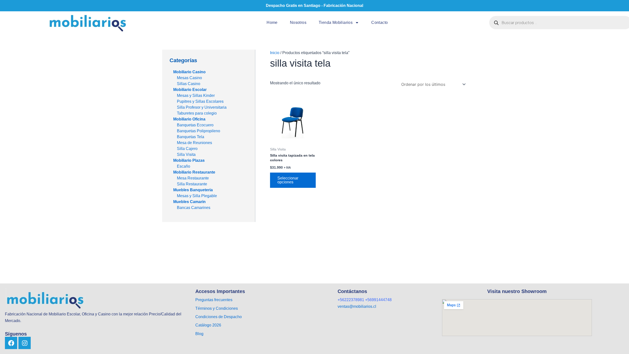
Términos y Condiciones (216, 308)
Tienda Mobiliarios (336, 22)
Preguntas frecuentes (213, 300)
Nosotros (298, 22)
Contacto (379, 22)
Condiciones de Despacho (218, 317)
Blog (199, 334)
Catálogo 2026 (208, 325)
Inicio (274, 53)
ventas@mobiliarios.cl (357, 306)
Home (272, 22)
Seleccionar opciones (287, 180)
